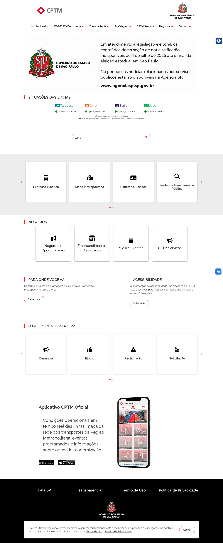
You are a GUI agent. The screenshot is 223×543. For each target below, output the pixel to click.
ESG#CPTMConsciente (67, 26)
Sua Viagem (121, 26)
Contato (183, 26)
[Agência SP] (128, 86)
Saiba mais (34, 299)
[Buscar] (146, 137)
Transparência (98, 26)
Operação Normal (66, 111)
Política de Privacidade (178, 490)
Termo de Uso (134, 490)
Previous (21, 182)
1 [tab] (110, 207)
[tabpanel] (46, 182)
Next (201, 182)
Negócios (164, 26)
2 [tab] (113, 207)
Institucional (38, 26)
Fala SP (44, 490)
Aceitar (187, 529)
